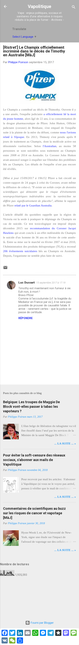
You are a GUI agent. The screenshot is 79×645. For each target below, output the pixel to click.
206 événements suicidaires (20, 251)
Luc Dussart (26, 282)
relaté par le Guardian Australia (33, 205)
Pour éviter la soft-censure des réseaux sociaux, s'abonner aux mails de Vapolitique (34, 459)
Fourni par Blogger (42, 622)
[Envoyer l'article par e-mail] (5, 269)
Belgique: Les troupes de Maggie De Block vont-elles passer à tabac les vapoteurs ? (31, 406)
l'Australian (49, 146)
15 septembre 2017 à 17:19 (50, 282)
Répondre (25, 318)
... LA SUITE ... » (65, 443)
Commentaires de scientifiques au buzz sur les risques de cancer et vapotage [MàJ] (34, 513)
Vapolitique (39, 6)
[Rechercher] (73, 8)
